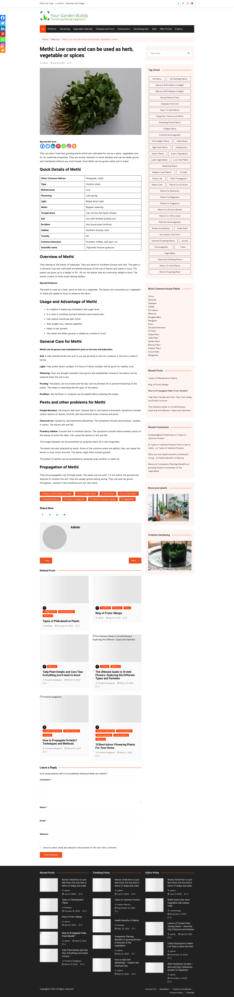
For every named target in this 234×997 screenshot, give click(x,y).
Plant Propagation (178, 178)
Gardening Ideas (67, 612)
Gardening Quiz (141, 28)
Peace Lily (157, 178)
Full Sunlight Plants (88, 493)
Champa (152, 303)
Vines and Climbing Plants (170, 259)
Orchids (104, 666)
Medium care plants (161, 172)
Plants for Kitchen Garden (104, 499)
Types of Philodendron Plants (61, 621)
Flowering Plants (124, 731)
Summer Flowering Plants (163, 240)
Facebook (178, 3)
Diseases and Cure (105, 28)
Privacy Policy (176, 993)
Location (60, 3)
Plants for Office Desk (169, 216)
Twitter (183, 3)
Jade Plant (153, 337)
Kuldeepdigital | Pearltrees (161, 434)
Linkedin (57, 514)
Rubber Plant (154, 348)
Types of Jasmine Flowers (171, 448)
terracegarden (161, 247)
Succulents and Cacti (170, 234)
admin (45, 63)
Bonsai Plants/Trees (169, 97)
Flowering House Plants (170, 122)
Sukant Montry (124, 904)
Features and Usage (75, 3)
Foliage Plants (50, 612)
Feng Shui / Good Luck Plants (169, 116)
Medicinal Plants (51, 499)
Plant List (48, 616)
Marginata (153, 355)
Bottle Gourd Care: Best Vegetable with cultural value (179, 902)
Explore (179, 28)
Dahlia (151, 306)
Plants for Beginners (76, 499)
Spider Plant (154, 341)
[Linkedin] (53, 146)
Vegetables (129, 499)
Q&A (154, 28)
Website (44, 834)
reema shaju (175, 910)
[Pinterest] (58, 146)
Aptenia (152, 299)
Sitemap (190, 993)
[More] (74, 146)
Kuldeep (48, 626)
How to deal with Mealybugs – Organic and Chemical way (127, 962)
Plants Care (157, 184)
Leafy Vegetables (159, 160)
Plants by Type (47, 3)
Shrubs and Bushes (161, 228)
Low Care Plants (129, 493)
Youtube (192, 3)
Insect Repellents (179, 153)
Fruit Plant (105, 608)
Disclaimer (164, 989)
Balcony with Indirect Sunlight (170, 85)
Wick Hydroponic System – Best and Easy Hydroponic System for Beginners (180, 967)
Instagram (188, 3)
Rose (150, 324)
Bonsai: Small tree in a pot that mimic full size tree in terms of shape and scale (74, 882)
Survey (185, 240)
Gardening (65, 28)
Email (43, 820)
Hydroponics (124, 28)
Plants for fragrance (169, 203)
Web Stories (166, 28)
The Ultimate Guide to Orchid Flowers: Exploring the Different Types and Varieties (115, 675)
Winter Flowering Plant (169, 272)
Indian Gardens (121, 735)
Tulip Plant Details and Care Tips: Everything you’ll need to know (63, 673)
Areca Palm (153, 351)
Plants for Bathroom (169, 191)
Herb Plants (109, 493)
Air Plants (156, 79)
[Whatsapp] (63, 146)
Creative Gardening (52, 731)
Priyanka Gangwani (53, 680)
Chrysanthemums (157, 327)
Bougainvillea (154, 317)
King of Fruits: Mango (108, 613)
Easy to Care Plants (169, 110)
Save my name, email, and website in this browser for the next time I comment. (80, 847)
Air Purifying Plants (178, 79)
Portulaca (153, 310)
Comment (46, 779)
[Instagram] (68, 146)
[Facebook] (42, 146)
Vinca (151, 296)
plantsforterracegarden (170, 222)
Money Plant (154, 344)
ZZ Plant (152, 330)
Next (133, 560)
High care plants (160, 147)
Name (43, 807)
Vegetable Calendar (83, 28)
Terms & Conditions (182, 989)
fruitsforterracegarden (170, 135)
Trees (127, 608)
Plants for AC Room (178, 184)
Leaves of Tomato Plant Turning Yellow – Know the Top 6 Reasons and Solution (181, 926)
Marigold (152, 320)
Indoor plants (158, 153)
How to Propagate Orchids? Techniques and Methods (60, 742)
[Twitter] (47, 146)
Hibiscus (152, 313)
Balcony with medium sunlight (58, 493)
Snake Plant (182, 228)
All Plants (51, 28)
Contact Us (150, 989)
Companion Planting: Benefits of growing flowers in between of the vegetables (168, 467)
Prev (47, 560)
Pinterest (64, 514)
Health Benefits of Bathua (171, 457)
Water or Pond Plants (170, 265)
